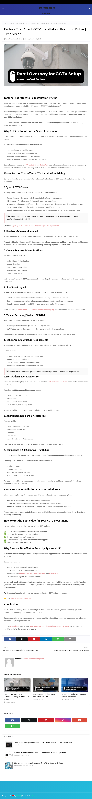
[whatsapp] (12, 726)
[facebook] (12, 720)
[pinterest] (46, 720)
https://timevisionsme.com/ (21, 599)
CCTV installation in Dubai (57, 382)
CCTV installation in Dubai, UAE (36, 165)
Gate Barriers (54, 574)
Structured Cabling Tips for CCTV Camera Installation (73, 695)
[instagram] (63, 720)
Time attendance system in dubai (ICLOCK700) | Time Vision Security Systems (43, 743)
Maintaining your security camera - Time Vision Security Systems (38, 763)
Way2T (18, 796)
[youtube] (79, 720)
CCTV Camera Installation (16, 23)
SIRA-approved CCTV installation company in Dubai (49, 626)
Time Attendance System (13, 39)
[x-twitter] (29, 720)
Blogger (34, 796)
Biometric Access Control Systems (32, 574)
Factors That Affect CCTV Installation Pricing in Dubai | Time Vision (17, 696)
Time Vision (14, 626)
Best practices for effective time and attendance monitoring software (40, 753)
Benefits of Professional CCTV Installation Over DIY (44, 695)
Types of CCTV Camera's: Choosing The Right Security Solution (35, 226)
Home (6, 23)
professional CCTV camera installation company (36, 310)
